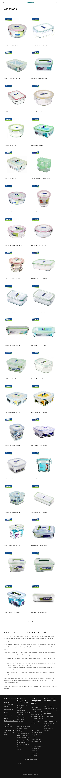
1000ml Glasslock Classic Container (12, 78)
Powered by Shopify (34, 774)
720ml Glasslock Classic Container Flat (13, 245)
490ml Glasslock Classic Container (12, 479)
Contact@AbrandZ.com (10, 721)
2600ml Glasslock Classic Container (12, 412)
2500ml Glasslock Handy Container (12, 612)
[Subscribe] (43, 764)
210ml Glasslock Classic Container (12, 512)
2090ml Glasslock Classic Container (12, 212)
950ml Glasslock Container (10, 178)
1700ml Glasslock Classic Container (39, 512)
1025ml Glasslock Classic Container (12, 545)
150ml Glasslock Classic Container (39, 378)
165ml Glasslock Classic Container (12, 278)
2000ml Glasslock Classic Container (39, 278)
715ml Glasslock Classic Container (39, 312)
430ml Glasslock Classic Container (12, 345)
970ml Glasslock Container (10, 112)
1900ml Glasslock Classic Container (12, 312)
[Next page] (37, 622)
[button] (3, 2)
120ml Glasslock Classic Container (39, 479)
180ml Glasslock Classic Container (12, 378)
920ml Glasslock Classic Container (12, 445)
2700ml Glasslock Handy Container (39, 579)
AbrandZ (28, 774)
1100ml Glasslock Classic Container (39, 45)
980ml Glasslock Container (37, 145)
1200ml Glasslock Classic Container (39, 412)
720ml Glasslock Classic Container (39, 212)
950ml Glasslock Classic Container (12, 45)
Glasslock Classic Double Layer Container (40, 178)
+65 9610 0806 (8, 727)
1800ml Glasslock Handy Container (39, 78)
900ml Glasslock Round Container (38, 112)
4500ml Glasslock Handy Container (39, 545)
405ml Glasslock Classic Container (39, 245)
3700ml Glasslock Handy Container (12, 579)
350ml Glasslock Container (10, 145)
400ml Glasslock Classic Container (39, 345)
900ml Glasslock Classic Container (39, 445)
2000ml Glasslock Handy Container (39, 612)
